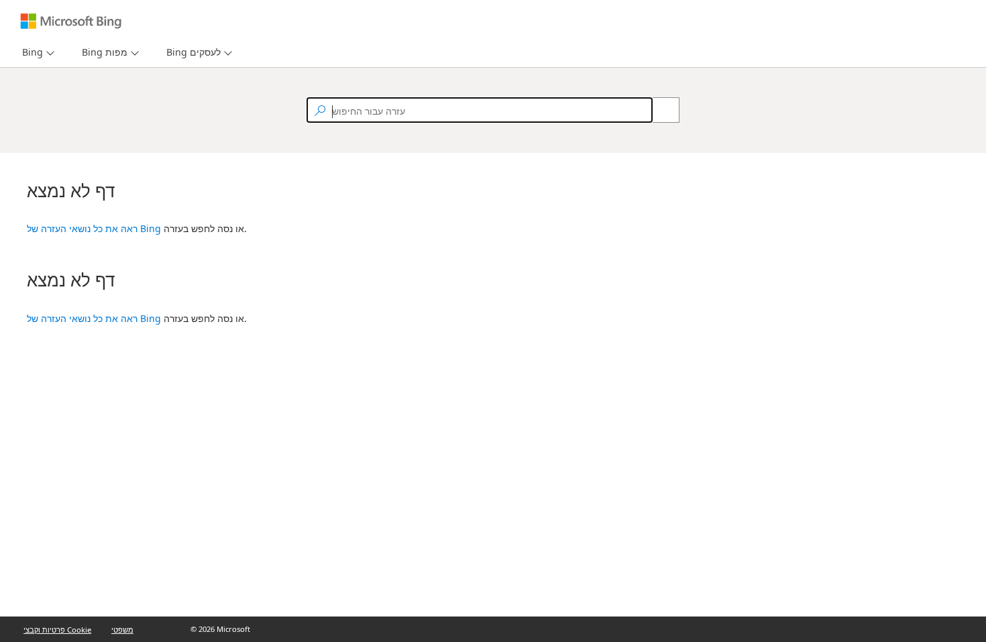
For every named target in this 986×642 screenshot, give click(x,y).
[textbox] (479, 110)
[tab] (30, 52)
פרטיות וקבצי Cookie (57, 630)
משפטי (122, 630)
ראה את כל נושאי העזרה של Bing (94, 228)
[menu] (36, 52)
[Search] (658, 110)
